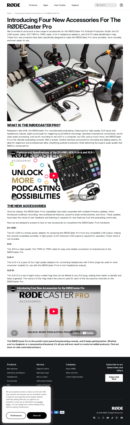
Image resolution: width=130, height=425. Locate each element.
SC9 (14, 249)
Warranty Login (43, 373)
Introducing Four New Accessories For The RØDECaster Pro (37, 13)
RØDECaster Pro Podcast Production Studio (89, 31)
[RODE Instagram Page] (103, 418)
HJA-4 (15, 262)
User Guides (60, 5)
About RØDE (71, 369)
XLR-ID (15, 275)
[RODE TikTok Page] (112, 418)
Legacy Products (43, 385)
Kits (8, 385)
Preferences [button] (16, 415)
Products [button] (33, 5)
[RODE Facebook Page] (94, 418)
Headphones (12, 377)
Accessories (12, 381)
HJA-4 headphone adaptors (66, 34)
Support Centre (43, 369)
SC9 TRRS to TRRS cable (38, 34)
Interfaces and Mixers (16, 373)
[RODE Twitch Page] (117, 418)
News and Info (72, 373)
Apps (45, 5)
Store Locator (42, 377)
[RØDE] (13, 5)
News (9, 13)
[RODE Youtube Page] (108, 418)
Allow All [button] (37, 415)
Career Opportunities (74, 377)
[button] (121, 5)
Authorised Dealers (44, 381)
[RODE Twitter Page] (99, 418)
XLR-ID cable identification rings (100, 34)
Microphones (12, 369)
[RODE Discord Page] (121, 418)
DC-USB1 (16, 233)
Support (75, 5)
